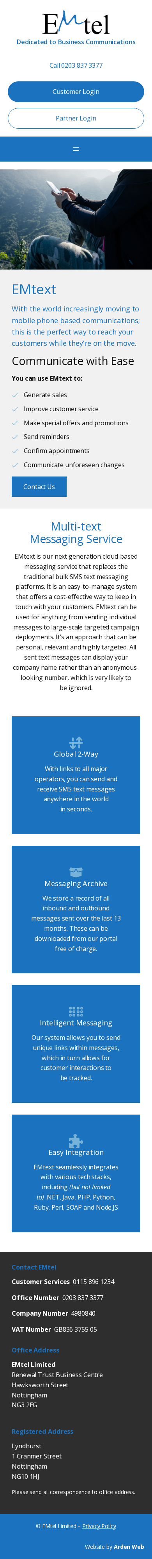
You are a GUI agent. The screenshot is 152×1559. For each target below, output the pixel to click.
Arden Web (129, 1546)
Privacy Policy (99, 1526)
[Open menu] (76, 149)
